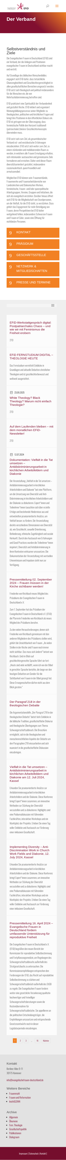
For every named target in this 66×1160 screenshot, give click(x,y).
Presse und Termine (33, 282)
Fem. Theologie (15, 1125)
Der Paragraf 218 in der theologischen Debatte (25, 703)
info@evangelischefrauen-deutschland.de (25, 1080)
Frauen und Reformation (20, 1097)
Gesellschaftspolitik (18, 1129)
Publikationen (15, 1133)
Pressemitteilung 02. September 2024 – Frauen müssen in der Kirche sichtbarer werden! (31, 583)
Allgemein (13, 1117)
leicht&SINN (14, 1101)
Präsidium (24, 243)
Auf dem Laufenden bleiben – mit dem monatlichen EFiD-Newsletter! (31, 430)
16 (37, 1040)
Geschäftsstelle (31, 255)
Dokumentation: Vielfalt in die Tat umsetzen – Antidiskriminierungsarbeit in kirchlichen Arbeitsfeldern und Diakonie (31, 466)
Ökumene (13, 1121)
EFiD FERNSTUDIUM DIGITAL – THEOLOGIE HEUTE (31, 356)
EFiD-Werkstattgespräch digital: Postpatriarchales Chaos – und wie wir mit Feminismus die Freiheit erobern (30, 328)
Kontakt (23, 232)
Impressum (23, 1153)
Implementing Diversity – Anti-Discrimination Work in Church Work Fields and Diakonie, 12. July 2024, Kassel (29, 852)
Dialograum (14, 1137)
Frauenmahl (14, 1093)
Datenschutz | (34, 1153)
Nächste (46, 1040)
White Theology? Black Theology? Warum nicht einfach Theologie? (30, 401)
